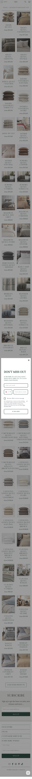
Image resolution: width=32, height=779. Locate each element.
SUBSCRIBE (16, 411)
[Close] (29, 360)
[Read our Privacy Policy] (27, 401)
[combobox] (8, 392)
